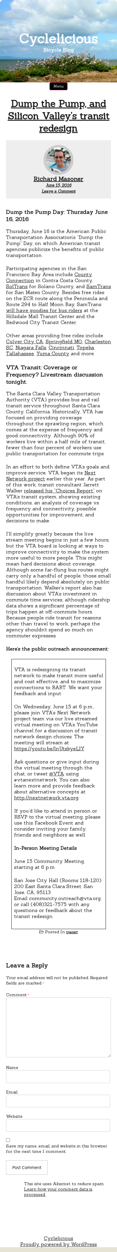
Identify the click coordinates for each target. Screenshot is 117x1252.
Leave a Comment (59, 191)
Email (11, 1092)
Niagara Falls (30, 347)
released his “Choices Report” (59, 491)
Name (12, 1067)
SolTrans (17, 286)
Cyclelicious (58, 38)
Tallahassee (20, 353)
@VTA (56, 774)
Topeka (85, 347)
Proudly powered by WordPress (58, 1244)
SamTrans (98, 286)
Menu (58, 86)
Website (14, 1116)
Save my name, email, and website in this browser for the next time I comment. (56, 1148)
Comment (17, 994)
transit (72, 932)
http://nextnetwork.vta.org (46, 798)
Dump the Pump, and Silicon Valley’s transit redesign (59, 115)
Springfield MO (64, 341)
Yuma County (52, 353)
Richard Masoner (58, 178)
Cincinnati (61, 347)
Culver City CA (24, 341)
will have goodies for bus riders (44, 310)
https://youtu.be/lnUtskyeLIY (49, 748)
